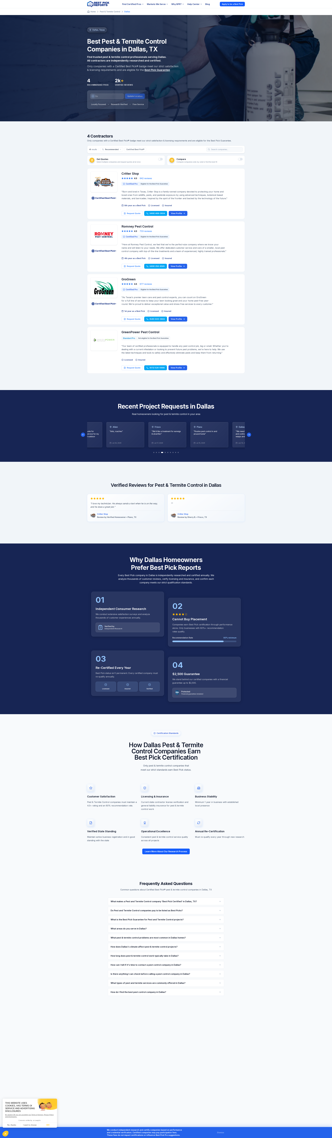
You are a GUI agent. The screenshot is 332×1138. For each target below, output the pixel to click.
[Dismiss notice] (227, 1132)
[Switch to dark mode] (216, 4)
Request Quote (133, 213)
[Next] (249, 435)
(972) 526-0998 (157, 368)
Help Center (193, 4)
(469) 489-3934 (157, 213)
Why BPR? (176, 4)
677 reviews (146, 284)
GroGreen (129, 279)
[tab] (153, 452)
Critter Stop (130, 173)
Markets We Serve (156, 4)
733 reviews (146, 231)
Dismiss (220, 1132)
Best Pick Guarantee (157, 69)
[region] (166, 434)
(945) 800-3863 (157, 319)
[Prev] (83, 435)
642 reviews (146, 178)
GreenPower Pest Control (140, 332)
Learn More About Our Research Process (166, 851)
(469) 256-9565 (157, 266)
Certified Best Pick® (135, 149)
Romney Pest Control (137, 226)
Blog (207, 4)
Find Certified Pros (131, 4)
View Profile (176, 213)
